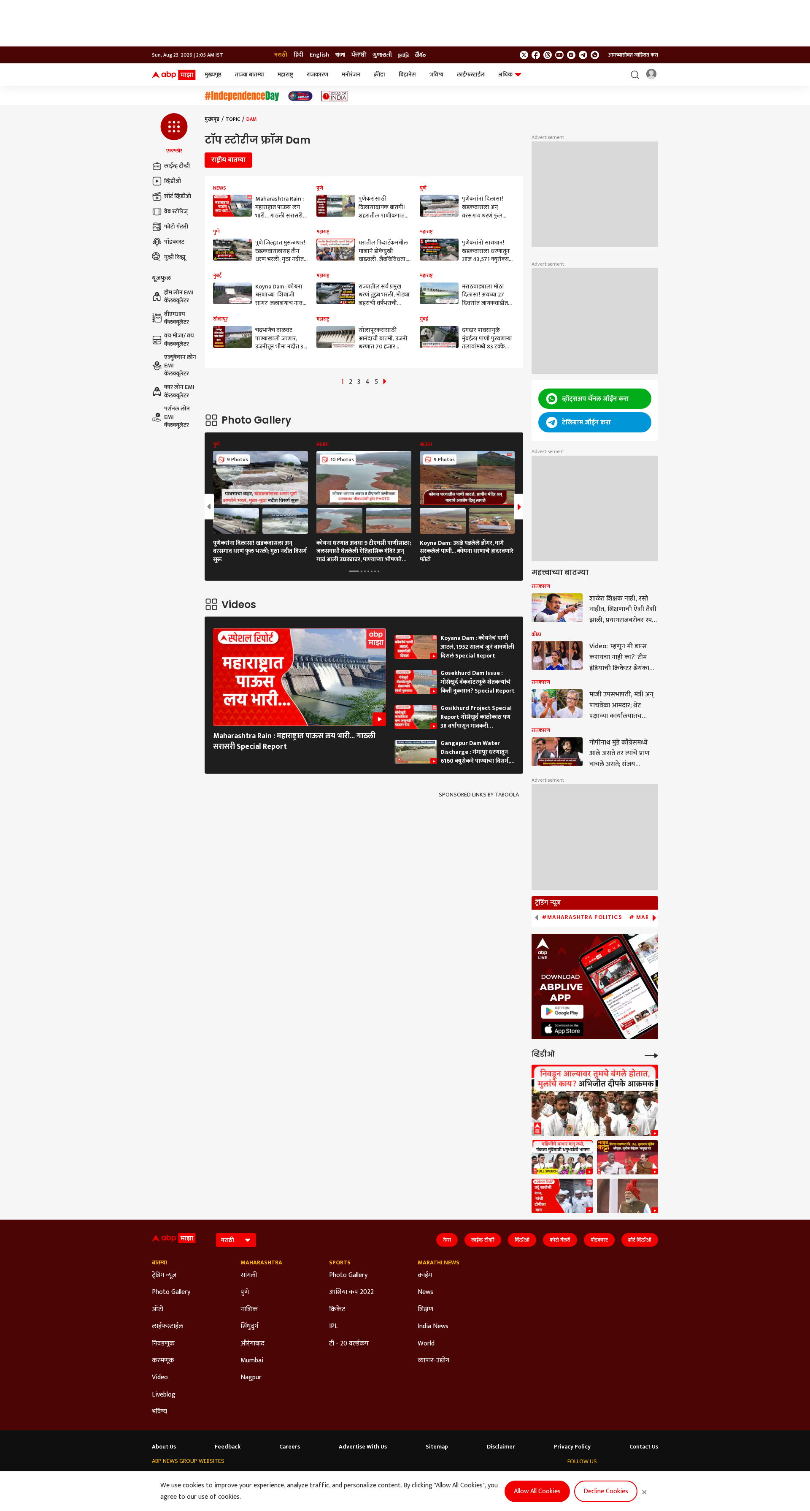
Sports (340, 1263)
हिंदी (298, 55)
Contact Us (643, 1447)
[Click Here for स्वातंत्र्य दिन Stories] (242, 96)
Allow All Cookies (537, 1491)
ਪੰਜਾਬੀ (358, 55)
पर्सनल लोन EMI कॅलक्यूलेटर (177, 417)
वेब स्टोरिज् (176, 211)
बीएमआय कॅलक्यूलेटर (176, 318)
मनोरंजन (351, 74)
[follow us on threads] (548, 55)
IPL (333, 1326)
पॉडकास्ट (174, 242)
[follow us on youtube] (559, 55)
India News (433, 1326)
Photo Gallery (171, 1292)
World (426, 1343)
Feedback (227, 1447)
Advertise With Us (363, 1447)
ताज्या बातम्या (249, 74)
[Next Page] (384, 382)
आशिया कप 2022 (351, 1292)
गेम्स (447, 1240)
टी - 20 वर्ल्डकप (349, 1343)
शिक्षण (425, 1309)
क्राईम (425, 1275)
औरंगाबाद (252, 1343)
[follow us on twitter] (524, 55)
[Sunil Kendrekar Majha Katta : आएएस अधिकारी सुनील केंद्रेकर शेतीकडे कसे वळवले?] (627, 1157)
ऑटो (157, 1309)
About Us (164, 1447)
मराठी (280, 55)
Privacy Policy (572, 1447)
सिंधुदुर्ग (249, 1326)
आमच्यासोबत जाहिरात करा (633, 55)
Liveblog (164, 1395)
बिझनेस (407, 74)
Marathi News (438, 1263)
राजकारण (317, 74)
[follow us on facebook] (536, 55)
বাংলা (340, 55)
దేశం (420, 55)
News (425, 1292)
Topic (233, 119)
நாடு (403, 55)
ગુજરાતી (382, 55)
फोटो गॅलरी (176, 226)
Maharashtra (261, 1263)
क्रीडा (379, 74)
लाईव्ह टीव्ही (177, 166)
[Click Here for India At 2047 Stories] (300, 96)
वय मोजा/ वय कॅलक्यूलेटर (179, 340)
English (319, 55)
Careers (289, 1447)
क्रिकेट (337, 1309)
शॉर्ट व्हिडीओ (177, 196)
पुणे (244, 1292)
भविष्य (436, 74)
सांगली (248, 1275)
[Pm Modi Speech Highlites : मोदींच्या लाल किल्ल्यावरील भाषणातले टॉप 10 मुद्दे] (627, 1196)
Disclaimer (501, 1447)
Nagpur (251, 1377)
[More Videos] (651, 1055)
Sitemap (437, 1447)
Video (160, 1377)
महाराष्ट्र (285, 74)
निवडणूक (163, 1343)
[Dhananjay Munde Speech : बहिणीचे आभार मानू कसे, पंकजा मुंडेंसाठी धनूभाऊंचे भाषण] (562, 1157)
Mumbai (251, 1360)
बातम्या (159, 1263)
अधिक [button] (505, 74)
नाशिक (249, 1309)
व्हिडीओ (172, 181)
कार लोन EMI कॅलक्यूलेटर (179, 391)
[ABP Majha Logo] (174, 75)
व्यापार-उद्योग (433, 1360)
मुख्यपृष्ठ (213, 74)
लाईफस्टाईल (471, 74)
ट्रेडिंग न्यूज (164, 1275)
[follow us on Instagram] (571, 55)
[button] (174, 134)
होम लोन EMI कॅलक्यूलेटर (179, 296)
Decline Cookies (605, 1491)
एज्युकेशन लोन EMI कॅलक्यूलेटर (180, 365)
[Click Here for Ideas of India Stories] (334, 96)
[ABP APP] (562, 1012)
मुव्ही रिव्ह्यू (175, 257)
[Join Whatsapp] (595, 55)
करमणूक (163, 1360)
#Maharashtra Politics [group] (582, 917)
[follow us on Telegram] (583, 55)
